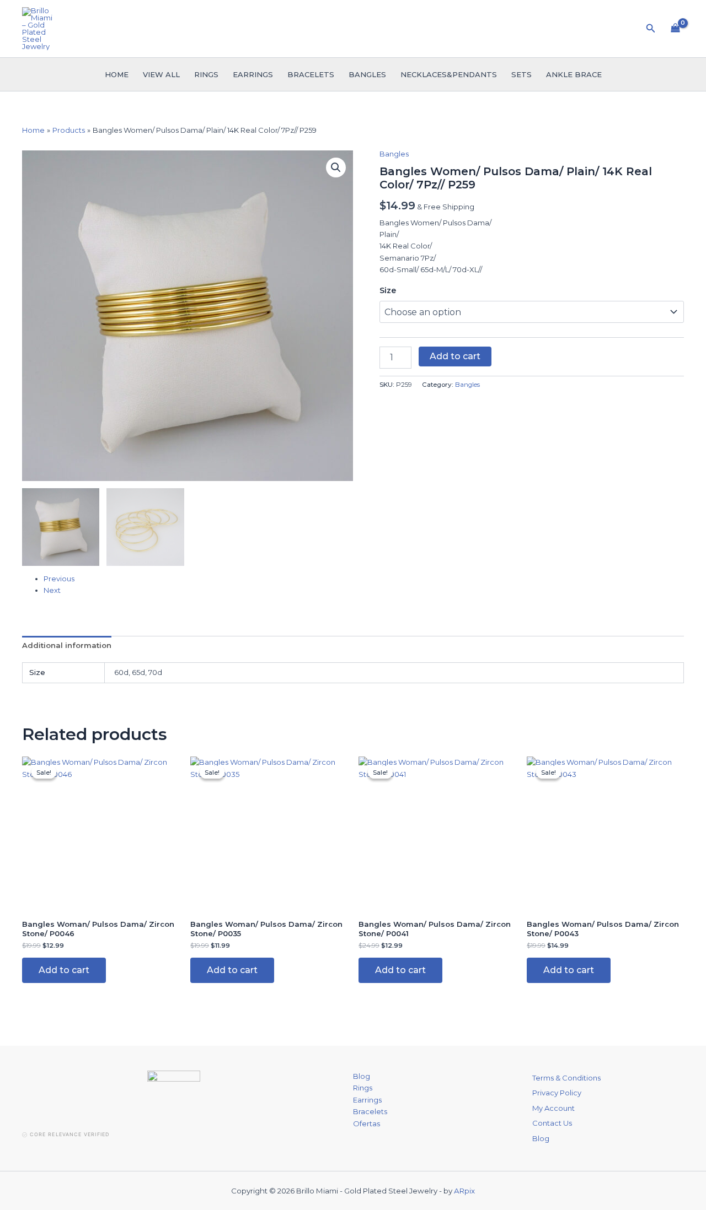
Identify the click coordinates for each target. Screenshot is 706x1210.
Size (387, 290)
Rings (206, 74)
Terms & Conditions (566, 1077)
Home (117, 74)
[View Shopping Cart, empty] (675, 28)
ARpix (464, 1190)
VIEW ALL (161, 74)
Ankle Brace (574, 74)
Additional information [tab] (66, 645)
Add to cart (455, 356)
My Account (553, 1108)
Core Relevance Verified (69, 1134)
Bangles (367, 74)
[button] (651, 28)
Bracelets (310, 74)
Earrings (253, 74)
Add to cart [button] (64, 970)
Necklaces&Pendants (448, 74)
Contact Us (552, 1123)
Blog (361, 1076)
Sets (521, 74)
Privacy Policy (556, 1092)
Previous (59, 578)
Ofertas (366, 1123)
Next (52, 590)
